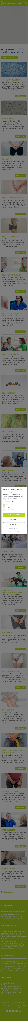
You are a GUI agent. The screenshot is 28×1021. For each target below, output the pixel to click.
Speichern (14, 524)
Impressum (10, 531)
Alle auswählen (14, 515)
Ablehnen (14, 519)
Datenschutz (17, 531)
